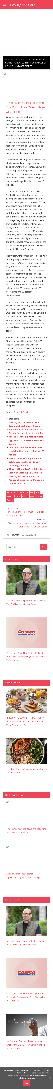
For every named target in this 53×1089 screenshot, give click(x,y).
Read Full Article (21, 412)
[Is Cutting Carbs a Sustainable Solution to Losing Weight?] (26, 740)
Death (21, 492)
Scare (40, 496)
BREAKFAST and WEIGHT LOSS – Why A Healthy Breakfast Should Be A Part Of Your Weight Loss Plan (25, 722)
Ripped (33, 496)
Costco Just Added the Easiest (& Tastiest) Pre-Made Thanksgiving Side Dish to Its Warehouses (26, 657)
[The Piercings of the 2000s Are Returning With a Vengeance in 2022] (26, 802)
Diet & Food (20, 59)
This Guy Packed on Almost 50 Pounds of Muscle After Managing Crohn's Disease (26, 480)
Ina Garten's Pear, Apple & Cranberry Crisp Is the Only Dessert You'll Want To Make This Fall (25, 1045)
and (15, 492)
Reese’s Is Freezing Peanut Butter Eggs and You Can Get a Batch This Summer (26, 440)
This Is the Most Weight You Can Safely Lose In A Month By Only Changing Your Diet (25, 462)
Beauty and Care (22, 5)
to (13, 500)
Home (8, 59)
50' (8, 492)
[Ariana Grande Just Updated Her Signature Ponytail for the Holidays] (26, 847)
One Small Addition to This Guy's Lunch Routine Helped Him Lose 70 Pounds (26, 451)
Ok (26, 1083)
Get (27, 492)
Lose (37, 492)
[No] (49, 1078)
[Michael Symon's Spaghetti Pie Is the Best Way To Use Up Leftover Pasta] (26, 566)
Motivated (11, 496)
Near (18, 496)
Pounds (25, 496)
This (8, 500)
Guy (32, 492)
